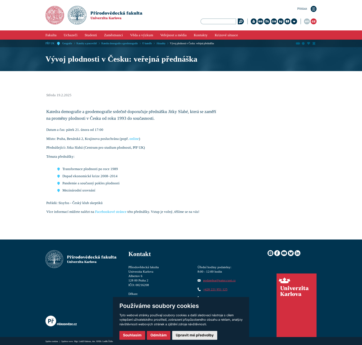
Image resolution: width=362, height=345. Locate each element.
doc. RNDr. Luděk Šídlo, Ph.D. (105, 341)
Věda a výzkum (141, 35)
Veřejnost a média (173, 35)
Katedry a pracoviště (86, 43)
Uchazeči (71, 35)
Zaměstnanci (113, 35)
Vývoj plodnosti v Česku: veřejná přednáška (192, 43)
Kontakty (201, 35)
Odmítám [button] (158, 335)
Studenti (91, 35)
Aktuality (160, 43)
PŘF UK (49, 43)
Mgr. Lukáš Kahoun (82, 341)
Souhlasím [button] (132, 335)
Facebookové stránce (111, 212)
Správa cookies (52, 341)
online (134, 139)
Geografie (67, 43)
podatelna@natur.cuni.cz (219, 280)
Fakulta (51, 35)
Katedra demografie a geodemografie (119, 43)
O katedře (147, 43)
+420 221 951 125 (215, 289)
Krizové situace (226, 35)
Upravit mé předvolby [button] (195, 335)
